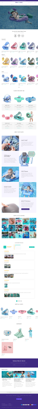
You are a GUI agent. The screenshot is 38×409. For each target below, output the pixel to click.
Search (7, 395)
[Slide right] (20, 321)
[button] (2, 2)
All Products (19, 396)
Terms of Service (15, 395)
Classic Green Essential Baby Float (22, 51)
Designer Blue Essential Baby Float (30, 51)
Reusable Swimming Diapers (5, 339)
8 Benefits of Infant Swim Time (6, 379)
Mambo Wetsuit (27, 339)
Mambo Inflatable (29, 316)
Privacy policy (11, 407)
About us (18, 395)
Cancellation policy (22, 407)
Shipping (24, 395)
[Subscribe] (24, 365)
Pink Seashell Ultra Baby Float (31, 83)
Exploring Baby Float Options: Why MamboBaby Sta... (18, 380)
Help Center (21, 395)
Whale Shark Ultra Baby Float (5, 83)
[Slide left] (17, 321)
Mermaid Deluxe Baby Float (13, 66)
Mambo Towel (15, 339)
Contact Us (30, 395)
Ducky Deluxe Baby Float (5, 66)
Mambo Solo (19, 316)
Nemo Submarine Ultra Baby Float (22, 84)
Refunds (27, 395)
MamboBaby (4, 407)
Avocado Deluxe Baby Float (30, 66)
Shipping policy (18, 407)
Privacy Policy (10, 395)
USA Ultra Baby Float (12, 83)
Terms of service (14, 407)
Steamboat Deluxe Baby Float (22, 66)
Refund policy (7, 407)
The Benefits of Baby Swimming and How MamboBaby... (30, 380)
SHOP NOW (19, 19)
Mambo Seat (10, 316)
